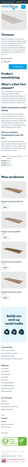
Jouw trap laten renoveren (9, 353)
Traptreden (4, 368)
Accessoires (4, 380)
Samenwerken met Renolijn (9, 406)
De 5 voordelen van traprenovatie (11, 359)
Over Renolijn (5, 404)
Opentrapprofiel (6, 391)
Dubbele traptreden (7, 388)
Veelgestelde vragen (7, 356)
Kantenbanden (6, 374)
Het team (4, 401)
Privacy (20, 456)
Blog (2, 415)
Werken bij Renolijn (7, 409)
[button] (23, 7)
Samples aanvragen (7, 385)
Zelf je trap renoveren (8, 350)
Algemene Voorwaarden (9, 456)
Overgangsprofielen (7, 383)
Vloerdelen (4, 377)
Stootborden (5, 371)
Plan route (4, 433)
